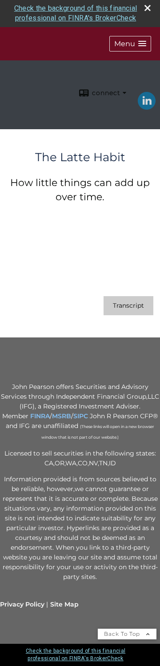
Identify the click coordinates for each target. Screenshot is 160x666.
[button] (130, 44)
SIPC (80, 416)
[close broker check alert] (147, 8)
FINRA (40, 416)
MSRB (61, 416)
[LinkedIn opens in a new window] (147, 106)
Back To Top (123, 633)
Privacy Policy (22, 604)
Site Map (64, 604)
